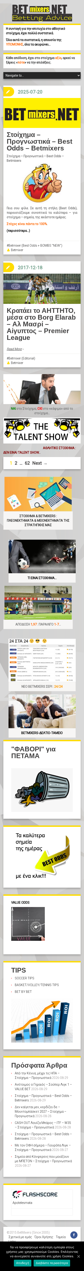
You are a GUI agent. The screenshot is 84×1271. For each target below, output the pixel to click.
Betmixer (17, 250)
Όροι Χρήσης (43, 1237)
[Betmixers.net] (42, 12)
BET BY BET (23, 992)
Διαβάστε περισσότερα (52, 1263)
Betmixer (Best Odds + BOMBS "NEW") (35, 245)
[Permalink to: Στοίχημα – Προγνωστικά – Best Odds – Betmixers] (42, 113)
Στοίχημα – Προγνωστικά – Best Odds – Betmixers (39, 141)
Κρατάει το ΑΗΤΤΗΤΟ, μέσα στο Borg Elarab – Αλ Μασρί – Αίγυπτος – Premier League (41, 324)
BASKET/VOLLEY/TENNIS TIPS (37, 985)
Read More (14, 349)
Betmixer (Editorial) (22, 358)
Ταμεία (61, 1237)
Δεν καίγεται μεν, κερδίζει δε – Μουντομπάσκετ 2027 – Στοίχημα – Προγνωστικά (40, 1111)
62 (27, 463)
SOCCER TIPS (24, 978)
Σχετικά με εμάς (20, 1237)
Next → (39, 463)
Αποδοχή (22, 1263)
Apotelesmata (22, 1203)
